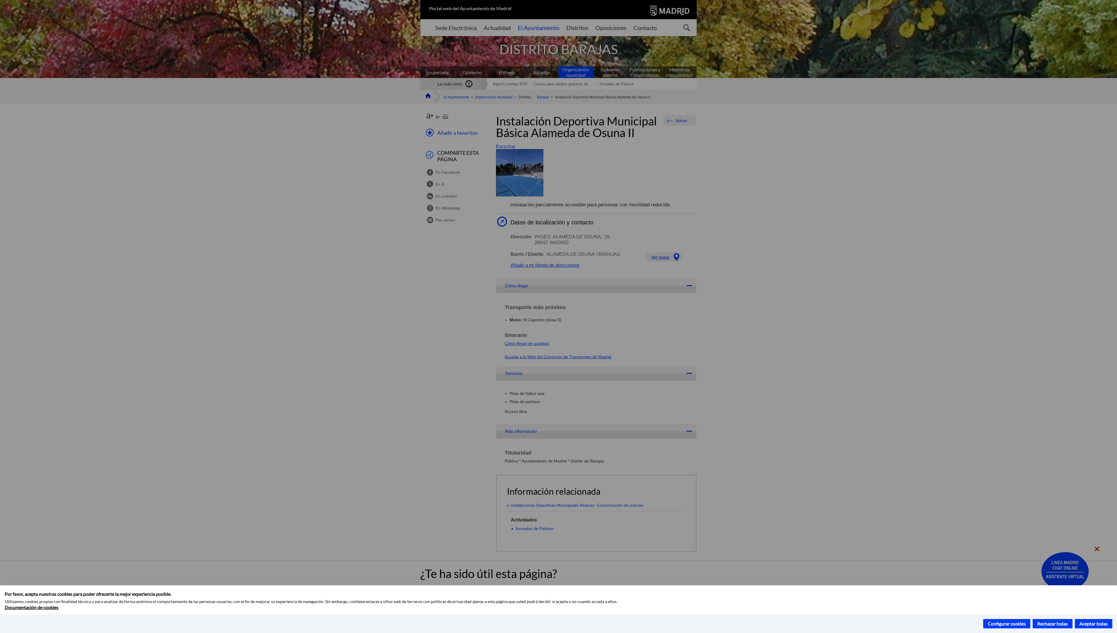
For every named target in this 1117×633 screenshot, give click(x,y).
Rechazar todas (1052, 623)
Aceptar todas (1093, 623)
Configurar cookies (1007, 623)
